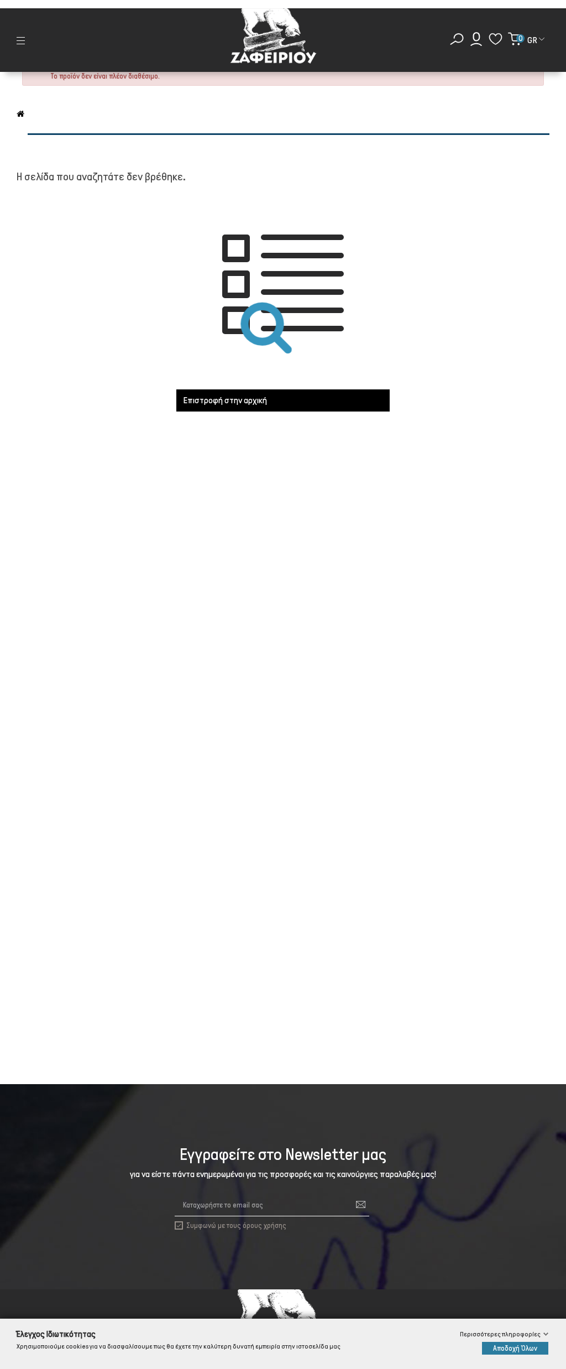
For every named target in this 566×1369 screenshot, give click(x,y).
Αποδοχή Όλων (515, 1348)
